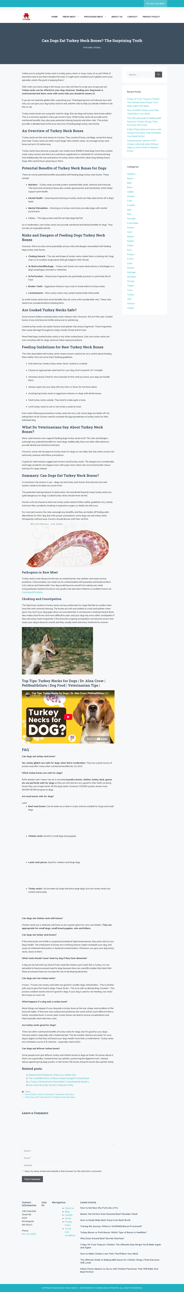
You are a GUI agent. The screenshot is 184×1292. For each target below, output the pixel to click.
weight (130, 308)
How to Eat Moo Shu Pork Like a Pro (99, 1207)
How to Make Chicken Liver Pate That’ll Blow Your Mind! (109, 1253)
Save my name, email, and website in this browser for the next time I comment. (63, 1171)
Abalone (131, 174)
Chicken (131, 196)
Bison (130, 187)
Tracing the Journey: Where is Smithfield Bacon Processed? (111, 1226)
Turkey (27, 1091)
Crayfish (131, 205)
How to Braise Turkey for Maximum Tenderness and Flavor (49, 1094)
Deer (129, 209)
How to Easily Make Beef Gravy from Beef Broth (105, 1220)
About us (116, 16)
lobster (130, 236)
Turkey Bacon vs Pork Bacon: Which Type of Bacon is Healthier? (113, 1232)
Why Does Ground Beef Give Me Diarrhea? (102, 1238)
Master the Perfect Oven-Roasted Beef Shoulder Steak (108, 1214)
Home (55, 16)
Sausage (131, 272)
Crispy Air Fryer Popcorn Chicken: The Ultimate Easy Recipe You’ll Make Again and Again (143, 102)
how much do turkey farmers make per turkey (50, 1085)
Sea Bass (131, 276)
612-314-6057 (29, 1234)
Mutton (130, 241)
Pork (129, 250)
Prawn (130, 258)
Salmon (131, 267)
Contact (132, 16)
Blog (67, 1211)
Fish (129, 214)
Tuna (129, 290)
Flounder (131, 218)
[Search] (158, 75)
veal (129, 299)
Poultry (130, 254)
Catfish (130, 191)
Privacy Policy (151, 16)
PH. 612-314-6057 (155, 3)
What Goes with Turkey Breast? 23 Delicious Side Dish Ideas (50, 1097)
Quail (129, 263)
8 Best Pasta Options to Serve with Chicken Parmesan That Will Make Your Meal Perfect (144, 132)
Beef (129, 183)
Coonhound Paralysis (32, 592)
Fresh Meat (69, 16)
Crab (129, 200)
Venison (131, 303)
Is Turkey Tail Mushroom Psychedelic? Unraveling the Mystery (58, 1081)
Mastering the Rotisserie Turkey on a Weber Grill (52, 1075)
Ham (129, 232)
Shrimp (130, 281)
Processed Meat (93, 16)
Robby (97, 47)
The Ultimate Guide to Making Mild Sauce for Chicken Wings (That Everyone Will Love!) (144, 121)
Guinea (130, 227)
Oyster (130, 245)
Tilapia (130, 285)
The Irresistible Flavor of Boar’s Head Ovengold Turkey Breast (58, 1078)
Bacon (130, 178)
